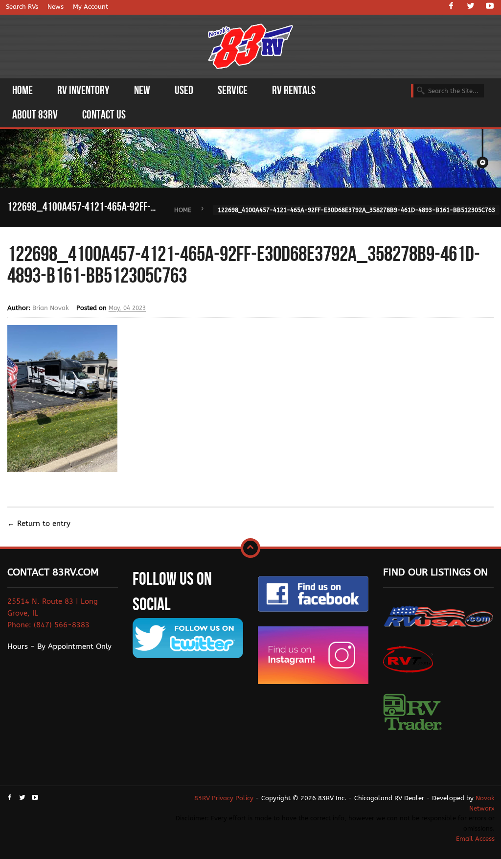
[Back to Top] (250, 548)
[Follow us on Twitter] (471, 7)
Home (182, 210)
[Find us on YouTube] (490, 7)
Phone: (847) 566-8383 (48, 624)
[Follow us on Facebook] (451, 7)
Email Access (475, 838)
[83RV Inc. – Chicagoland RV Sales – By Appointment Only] (250, 47)
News (55, 6)
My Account (90, 6)
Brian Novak (50, 307)
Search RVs (22, 6)
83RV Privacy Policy (223, 798)
